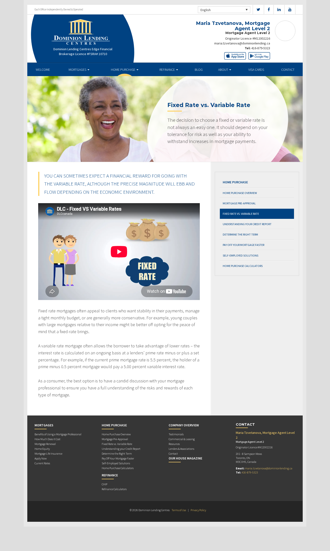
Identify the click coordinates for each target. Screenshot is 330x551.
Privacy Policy (198, 510)
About (223, 69)
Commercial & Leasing (182, 439)
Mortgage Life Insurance (48, 453)
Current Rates (42, 463)
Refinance (167, 69)
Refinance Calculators (114, 489)
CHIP (104, 484)
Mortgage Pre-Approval (239, 203)
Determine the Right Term (240, 234)
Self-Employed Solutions (240, 255)
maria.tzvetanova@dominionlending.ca (242, 43)
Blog (199, 69)
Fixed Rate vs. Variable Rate (241, 213)
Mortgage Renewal (45, 444)
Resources (174, 444)
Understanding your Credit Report (247, 224)
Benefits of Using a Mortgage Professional (58, 434)
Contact (287, 69)
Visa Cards (256, 69)
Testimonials (176, 434)
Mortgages (78, 69)
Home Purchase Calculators (243, 266)
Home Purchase (123, 69)
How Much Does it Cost (47, 439)
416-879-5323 (260, 48)
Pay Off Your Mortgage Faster (243, 245)
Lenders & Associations (181, 449)
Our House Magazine (185, 458)
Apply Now (41, 458)
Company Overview (184, 425)
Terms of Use (179, 510)
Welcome (43, 69)
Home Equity (42, 449)
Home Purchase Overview (240, 193)
